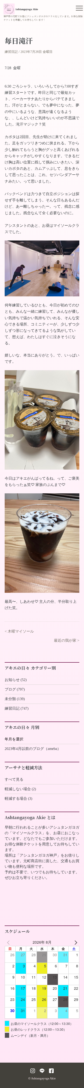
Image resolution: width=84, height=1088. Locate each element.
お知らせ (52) (16, 680)
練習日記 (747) (16, 708)
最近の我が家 (65, 640)
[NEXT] (74, 942)
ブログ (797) (15, 689)
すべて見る (14, 779)
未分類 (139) (15, 699)
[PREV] (9, 942)
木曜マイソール (21, 631)
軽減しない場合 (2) (20, 789)
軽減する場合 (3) (18, 798)
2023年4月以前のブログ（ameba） (33, 749)
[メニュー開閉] (79, 8)
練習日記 (11, 52)
